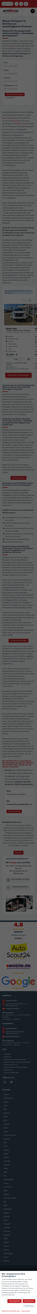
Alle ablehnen (29, 1301)
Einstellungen (29, 1306)
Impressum (25, 1311)
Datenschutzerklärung (10, 1311)
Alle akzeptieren (14, 1301)
